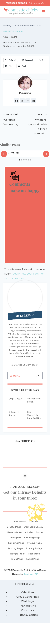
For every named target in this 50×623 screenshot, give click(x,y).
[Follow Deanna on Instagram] (27, 100)
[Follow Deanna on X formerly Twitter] (22, 100)
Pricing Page (34, 543)
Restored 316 (31, 574)
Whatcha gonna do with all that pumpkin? (37, 124)
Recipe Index (17, 553)
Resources (34, 553)
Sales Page (17, 559)
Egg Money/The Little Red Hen (34, 415)
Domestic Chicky (33, 527)
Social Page (32, 559)
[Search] (37, 375)
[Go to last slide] (4, 154)
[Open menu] (43, 12)
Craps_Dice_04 (16, 398)
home (39, 532)
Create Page (14, 527)
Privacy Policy (34, 548)
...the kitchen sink (13, 31)
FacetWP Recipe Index (20, 532)
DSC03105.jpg (11, 152)
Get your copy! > (25, 3)
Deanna (10, 42)
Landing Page (32, 537)
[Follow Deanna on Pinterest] (33, 100)
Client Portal (19, 521)
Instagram (16, 537)
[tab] (19, 159)
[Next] (46, 154)
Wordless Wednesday (10, 119)
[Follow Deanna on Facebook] (16, 100)
